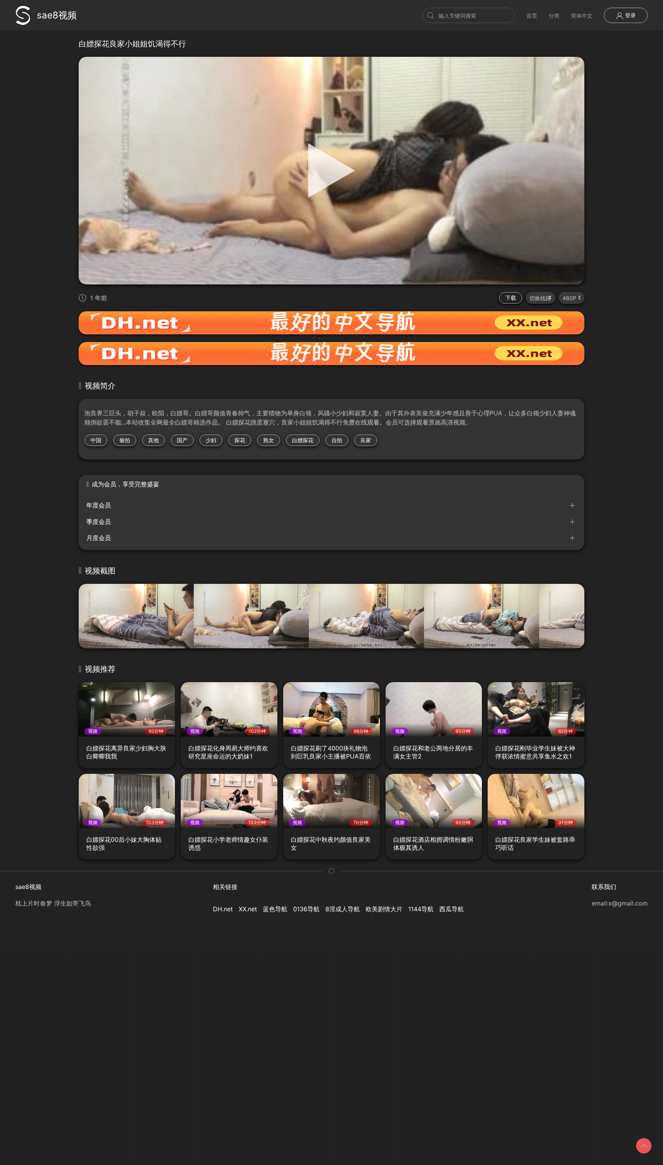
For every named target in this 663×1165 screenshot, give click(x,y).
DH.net (223, 909)
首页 (531, 15)
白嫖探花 (302, 440)
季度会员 (98, 521)
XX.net (248, 909)
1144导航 (421, 909)
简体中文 (581, 15)
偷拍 (124, 440)
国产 (182, 440)
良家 (365, 440)
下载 (510, 297)
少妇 (211, 440)
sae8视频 (57, 15)
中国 (96, 440)
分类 (554, 15)
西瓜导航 (451, 909)
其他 (153, 440)
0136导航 (306, 909)
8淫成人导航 (342, 909)
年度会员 (98, 505)
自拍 (337, 440)
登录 (629, 15)
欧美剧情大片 (384, 909)
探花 (239, 440)
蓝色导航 (275, 909)
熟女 (268, 440)
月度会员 (98, 538)
